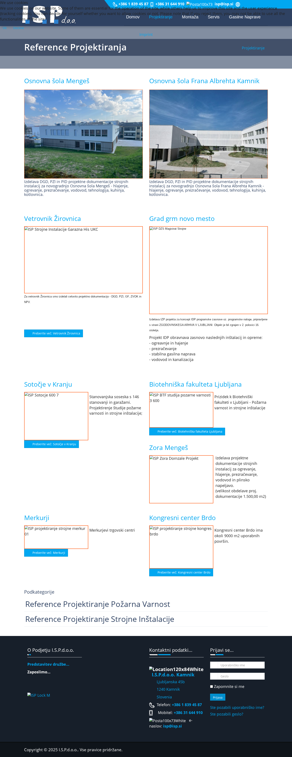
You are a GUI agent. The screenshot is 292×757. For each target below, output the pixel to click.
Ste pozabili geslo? (226, 714)
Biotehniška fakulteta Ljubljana (195, 384)
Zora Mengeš (168, 447)
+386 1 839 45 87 (187, 704)
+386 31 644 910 (188, 712)
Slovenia (160, 696)
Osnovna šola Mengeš (56, 80)
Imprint (146, 34)
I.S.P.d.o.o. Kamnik (173, 674)
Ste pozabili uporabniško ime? (237, 707)
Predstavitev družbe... (48, 664)
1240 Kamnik (164, 689)
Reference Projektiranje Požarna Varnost (97, 604)
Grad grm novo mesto (182, 218)
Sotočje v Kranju (48, 384)
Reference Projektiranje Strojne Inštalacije (99, 619)
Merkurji (36, 517)
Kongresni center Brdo (182, 517)
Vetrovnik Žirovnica (52, 218)
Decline (18, 28)
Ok (5, 28)
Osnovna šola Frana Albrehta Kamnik (204, 80)
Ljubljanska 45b (171, 681)
